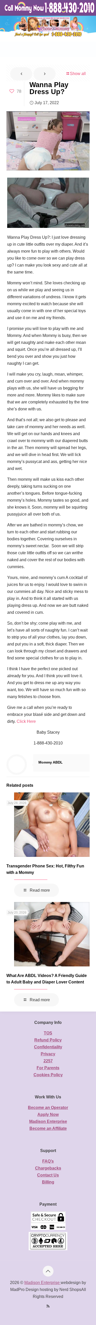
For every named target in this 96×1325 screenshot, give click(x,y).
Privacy (48, 1054)
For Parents (48, 1068)
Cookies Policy (48, 1075)
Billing (48, 1182)
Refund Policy (48, 1040)
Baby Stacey (48, 732)
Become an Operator (48, 1107)
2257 (48, 1061)
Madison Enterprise (48, 1121)
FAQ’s (48, 1161)
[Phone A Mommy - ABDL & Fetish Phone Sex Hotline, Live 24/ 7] (50, 7)
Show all (78, 73)
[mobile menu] (89, 7)
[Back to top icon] (48, 1271)
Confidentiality (48, 1047)
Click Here (26, 721)
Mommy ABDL (50, 762)
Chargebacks (48, 1168)
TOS (48, 1033)
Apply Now (48, 1114)
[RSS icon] (48, 1306)
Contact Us (48, 1175)
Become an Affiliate (48, 1128)
